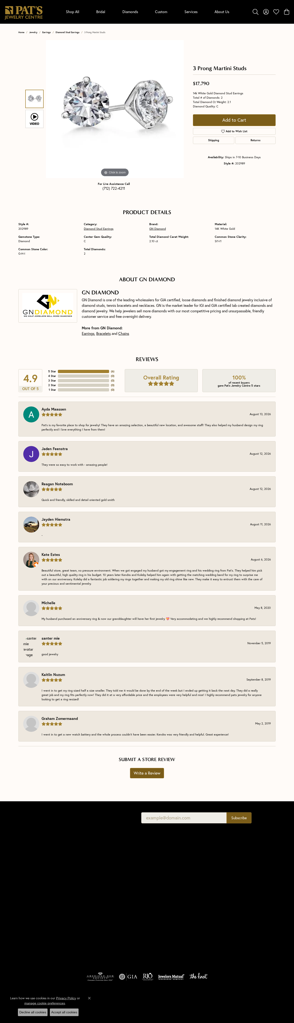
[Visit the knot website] (198, 977)
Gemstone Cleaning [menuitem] (163, 912)
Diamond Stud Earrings (67, 32)
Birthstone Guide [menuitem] (161, 880)
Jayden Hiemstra (56, 519)
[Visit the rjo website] (147, 977)
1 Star (52, 389)
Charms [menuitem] (89, 911)
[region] (115, 109)
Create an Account (228, 861)
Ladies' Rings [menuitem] (93, 898)
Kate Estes (51, 554)
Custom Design (226, 887)
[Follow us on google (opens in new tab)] (230, 911)
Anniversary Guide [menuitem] (162, 919)
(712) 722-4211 (113, 188)
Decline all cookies (32, 1012)
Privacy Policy (189, 1002)
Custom (161, 11)
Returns (255, 140)
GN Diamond (157, 229)
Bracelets (103, 333)
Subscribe (239, 817)
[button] (255, 11)
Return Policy (165, 1002)
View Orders (223, 874)
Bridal (100, 11)
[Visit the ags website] (100, 977)
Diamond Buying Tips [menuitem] (164, 867)
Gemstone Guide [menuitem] (161, 887)
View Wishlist (224, 867)
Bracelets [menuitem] (90, 936)
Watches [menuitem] (90, 943)
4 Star (52, 376)
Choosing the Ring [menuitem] (162, 874)
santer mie (51, 638)
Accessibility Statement (255, 1002)
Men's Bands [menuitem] (93, 891)
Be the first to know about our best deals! (90, 817)
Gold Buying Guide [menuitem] (162, 925)
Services (191, 11)
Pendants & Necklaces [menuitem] (100, 904)
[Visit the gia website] (128, 977)
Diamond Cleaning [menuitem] (162, 906)
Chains (123, 333)
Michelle (48, 602)
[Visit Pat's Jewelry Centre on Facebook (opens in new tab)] (219, 911)
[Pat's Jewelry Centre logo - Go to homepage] (23, 12)
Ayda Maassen (54, 409)
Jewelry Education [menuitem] (162, 854)
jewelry (33, 32)
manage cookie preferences (44, 1003)
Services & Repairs (228, 880)
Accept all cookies (64, 1012)
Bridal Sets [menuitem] (91, 949)
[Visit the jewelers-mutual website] (171, 977)
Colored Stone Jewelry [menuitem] (100, 930)
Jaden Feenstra (55, 448)
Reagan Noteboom (57, 483)
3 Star (52, 380)
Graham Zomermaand (60, 718)
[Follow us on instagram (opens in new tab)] (241, 911)
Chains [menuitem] (89, 917)
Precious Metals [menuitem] (160, 893)
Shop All (72, 11)
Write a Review (147, 773)
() (112, 371)
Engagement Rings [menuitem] (97, 885)
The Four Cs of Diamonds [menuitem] (167, 861)
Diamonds (130, 11)
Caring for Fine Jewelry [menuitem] (166, 899)
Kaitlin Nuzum (53, 674)
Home (21, 32)
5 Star (52, 371)
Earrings (46, 32)
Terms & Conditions (219, 1002)
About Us (222, 11)
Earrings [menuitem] (90, 924)
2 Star (52, 385)
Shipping (213, 140)
